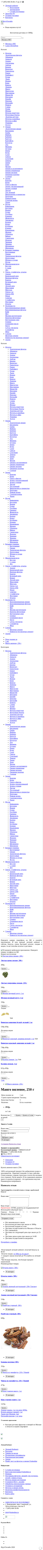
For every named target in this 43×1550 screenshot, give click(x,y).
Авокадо (8, 59)
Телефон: (4, 1131)
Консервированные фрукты (15, 310)
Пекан (7, 296)
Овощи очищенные (12, 171)
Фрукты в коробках (12, 119)
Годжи (7, 212)
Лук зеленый (10, 192)
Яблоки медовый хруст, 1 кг (12, 998)
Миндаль (8, 290)
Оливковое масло (11, 324)
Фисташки (9, 302)
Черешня (8, 242)
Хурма (7, 109)
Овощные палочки (12, 174)
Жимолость (9, 218)
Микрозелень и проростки (15, 194)
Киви (7, 83)
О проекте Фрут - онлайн (14, 1482)
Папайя (8, 99)
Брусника (8, 208)
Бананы (8, 67)
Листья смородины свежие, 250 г (14, 983)
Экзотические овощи (13, 129)
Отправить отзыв (7, 1218)
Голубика (8, 214)
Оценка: (4, 1212)
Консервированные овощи (15, 308)
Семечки (8, 298)
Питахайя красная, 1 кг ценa (11, 1416)
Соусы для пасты (11, 328)
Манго (7, 89)
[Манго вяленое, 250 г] (14, 1084)
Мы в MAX (7, 1154)
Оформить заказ (7, 1137)
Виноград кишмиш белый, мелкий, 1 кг (17, 1022)
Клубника (9, 226)
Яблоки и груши (11, 260)
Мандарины (9, 93)
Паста (7, 326)
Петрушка (9, 196)
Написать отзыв (14, 1144)
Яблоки (8, 111)
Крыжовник (9, 230)
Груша (7, 77)
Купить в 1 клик (28, 1115)
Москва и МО (10, 44)
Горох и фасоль (11, 184)
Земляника (9, 220)
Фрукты (8, 53)
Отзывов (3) (9, 1162)
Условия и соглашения (13, 1486)
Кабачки (8, 137)
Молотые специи (11, 336)
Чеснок (8, 167)
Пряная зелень (10, 198)
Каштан (8, 280)
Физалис (8, 240)
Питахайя (9, 103)
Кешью (8, 284)
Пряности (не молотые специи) (17, 338)
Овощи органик (11, 172)
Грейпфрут (9, 75)
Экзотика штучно (12, 117)
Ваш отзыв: (5, 1206)
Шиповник (9, 248)
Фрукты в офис (11, 121)
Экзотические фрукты (13, 55)
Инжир (8, 81)
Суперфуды (9, 330)
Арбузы (8, 65)
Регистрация (14, 8)
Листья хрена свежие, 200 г (11, 960)
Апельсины (9, 63)
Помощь (8, 1474)
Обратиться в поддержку (10, 1156)
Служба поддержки (17, 11)
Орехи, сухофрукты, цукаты (15, 272)
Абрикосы (9, 57)
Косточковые (10, 252)
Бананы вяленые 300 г (10, 1362)
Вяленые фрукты (11, 278)
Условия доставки (12, 1164)
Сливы (7, 107)
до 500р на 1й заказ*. (21, 1254)
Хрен (7, 165)
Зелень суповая (11, 188)
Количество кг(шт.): (8, 1133)
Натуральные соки (12, 320)
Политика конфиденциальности (17, 1490)
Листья (8, 190)
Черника (8, 244)
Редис (7, 153)
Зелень (7, 178)
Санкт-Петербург (11, 46)
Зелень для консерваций (14, 186)
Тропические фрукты (13, 256)
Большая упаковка (12, 250)
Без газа (8, 266)
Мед (6, 314)
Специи (8, 334)
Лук (6, 145)
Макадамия (9, 288)
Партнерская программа (14, 1457)
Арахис (8, 274)
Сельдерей (9, 159)
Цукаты (8, 304)
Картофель (9, 141)
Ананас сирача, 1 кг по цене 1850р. (14, 1410)
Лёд (6, 270)
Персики (8, 101)
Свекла (8, 157)
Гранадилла (9, 71)
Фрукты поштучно (12, 113)
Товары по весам (11, 1453)
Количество (5, 1115)
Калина (8, 222)
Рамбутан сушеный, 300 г (11, 1314)
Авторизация (15, 9)
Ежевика (8, 216)
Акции (7, 340)
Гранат (7, 73)
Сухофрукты (10, 300)
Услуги (8, 125)
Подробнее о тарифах (9, 1242)
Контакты (9, 1492)
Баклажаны (9, 131)
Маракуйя (9, 95)
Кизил (7, 224)
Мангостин (9, 91)
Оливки (8, 322)
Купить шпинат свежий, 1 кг (12, 1412)
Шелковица (9, 246)
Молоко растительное (13, 316)
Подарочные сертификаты (15, 1455)
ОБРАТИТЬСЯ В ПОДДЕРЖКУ (17, 1502)
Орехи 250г (9, 294)
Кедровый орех (11, 282)
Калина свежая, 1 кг (9, 1064)
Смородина (9, 238)
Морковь (8, 147)
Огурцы (8, 149)
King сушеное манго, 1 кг (11, 1400)
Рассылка (8, 1451)
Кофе (7, 312)
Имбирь (8, 135)
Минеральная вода (12, 264)
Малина (8, 232)
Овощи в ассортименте (14, 169)
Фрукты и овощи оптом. (14, 1488)
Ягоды (7, 204)
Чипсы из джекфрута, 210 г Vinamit (15, 1381)
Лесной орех (10, 286)
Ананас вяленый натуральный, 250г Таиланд (19, 1295)
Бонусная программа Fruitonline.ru (18, 1472)
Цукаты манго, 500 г (9, 1276)
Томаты (8, 161)
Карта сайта (9, 1494)
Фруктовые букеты (12, 115)
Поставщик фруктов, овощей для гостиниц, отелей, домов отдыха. (21, 1477)
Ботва (7, 182)
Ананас (8, 61)
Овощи (8, 127)
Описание (9, 1160)
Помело (8, 105)
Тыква (7, 163)
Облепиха (9, 234)
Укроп (7, 202)
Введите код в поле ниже (10, 1214)
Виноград (9, 69)
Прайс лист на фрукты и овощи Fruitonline (21, 1461)
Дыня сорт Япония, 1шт (10, 1414)
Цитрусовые (10, 258)
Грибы (7, 133)
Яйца (7, 332)
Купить (4, 969)
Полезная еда (10, 306)
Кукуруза (8, 143)
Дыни (7, 79)
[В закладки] (8, 969)
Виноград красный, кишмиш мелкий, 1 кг (18, 1043)
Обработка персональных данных (18, 1484)
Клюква (8, 228)
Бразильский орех (12, 276)
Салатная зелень (11, 200)
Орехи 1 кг (9, 292)
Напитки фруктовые (13, 318)
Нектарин (9, 97)
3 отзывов (4, 1144)
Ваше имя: (5, 1128)
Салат (7, 155)
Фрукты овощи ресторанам (15, 1480)
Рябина (8, 236)
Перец (7, 151)
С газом (8, 268)
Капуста (8, 139)
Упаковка (8, 123)
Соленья (8, 176)
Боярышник (9, 206)
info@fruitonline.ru (12, 1512)
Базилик (8, 180)
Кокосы (8, 85)
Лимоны (8, 87)
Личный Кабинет (11, 1449)
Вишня (8, 210)
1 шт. (3, 1080)
